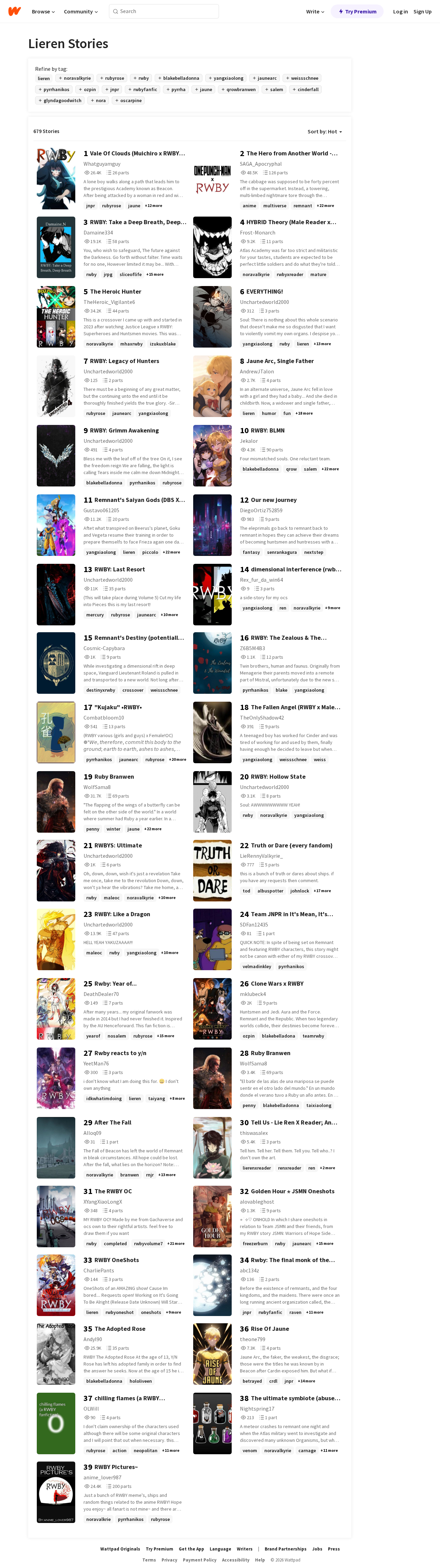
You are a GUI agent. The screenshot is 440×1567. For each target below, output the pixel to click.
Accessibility (236, 1560)
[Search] (115, 11)
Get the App (191, 1549)
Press (334, 1549)
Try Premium (361, 11)
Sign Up (423, 11)
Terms (149, 1560)
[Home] (14, 11)
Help (260, 1560)
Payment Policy (200, 1560)
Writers (245, 1549)
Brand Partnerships (286, 1549)
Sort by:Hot (322, 131)
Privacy (169, 1560)
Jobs (317, 1549)
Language (220, 1549)
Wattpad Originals (120, 1549)
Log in (400, 11)
